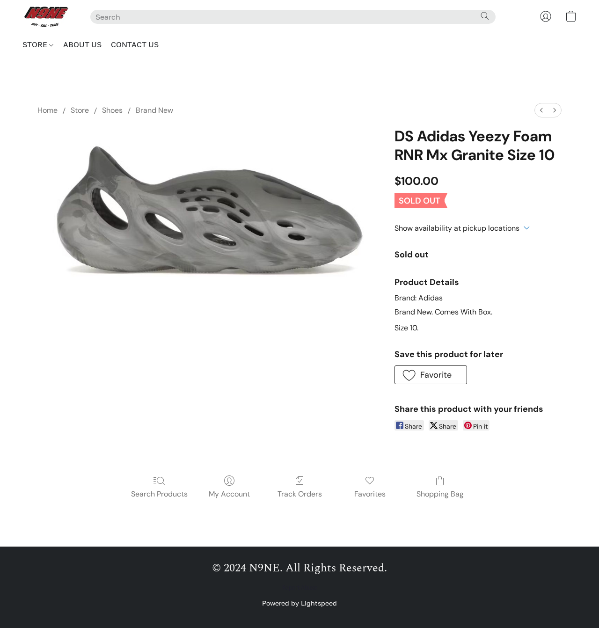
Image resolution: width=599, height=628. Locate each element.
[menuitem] (541, 110)
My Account (229, 494)
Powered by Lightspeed (299, 603)
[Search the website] (485, 15)
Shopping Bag (440, 494)
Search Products (159, 494)
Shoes (112, 110)
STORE (35, 44)
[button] (47, 16)
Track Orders (300, 494)
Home (47, 110)
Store (80, 110)
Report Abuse (299, 587)
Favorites (370, 494)
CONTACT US (135, 44)
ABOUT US (82, 44)
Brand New (154, 110)
